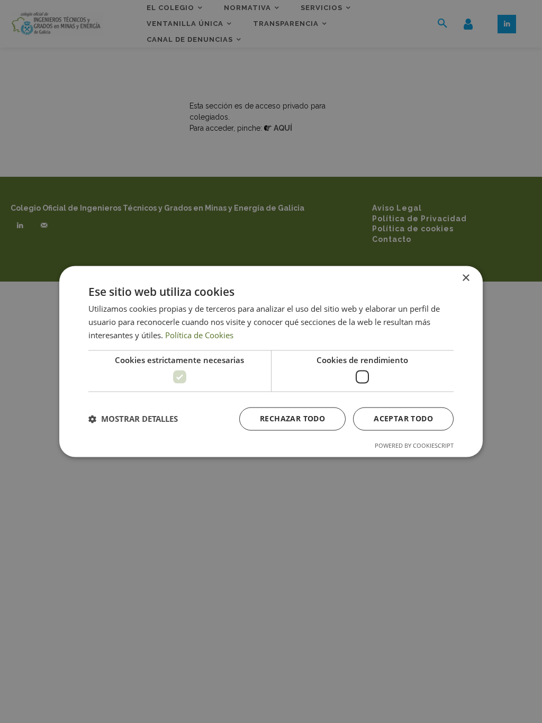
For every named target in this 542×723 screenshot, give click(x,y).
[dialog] (271, 361)
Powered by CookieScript (414, 446)
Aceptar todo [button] (403, 419)
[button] (133, 419)
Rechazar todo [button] (292, 419)
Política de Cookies (199, 335)
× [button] (465, 278)
